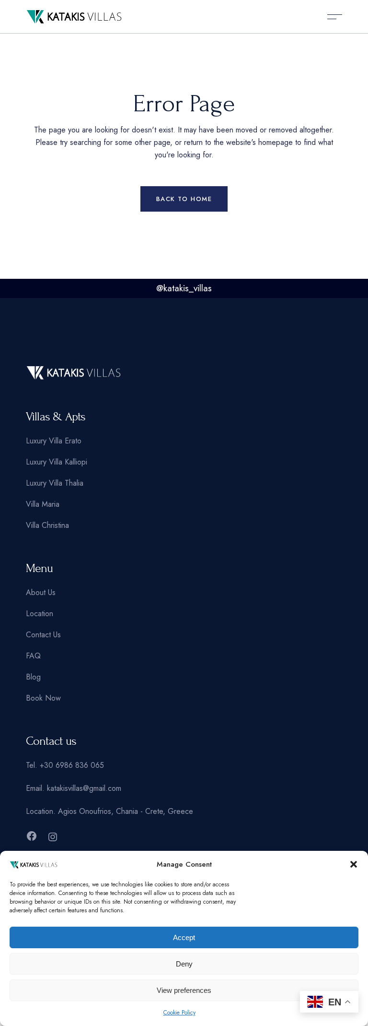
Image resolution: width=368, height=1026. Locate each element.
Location (39, 613)
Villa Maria (42, 504)
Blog (33, 676)
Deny (184, 964)
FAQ (33, 655)
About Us (41, 592)
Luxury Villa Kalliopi (56, 461)
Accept (184, 937)
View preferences (184, 990)
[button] (353, 864)
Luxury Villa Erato (53, 440)
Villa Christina (47, 525)
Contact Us (43, 634)
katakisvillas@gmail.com (84, 788)
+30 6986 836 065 (72, 765)
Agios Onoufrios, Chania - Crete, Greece (125, 811)
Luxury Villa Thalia (54, 483)
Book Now (43, 698)
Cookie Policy (179, 1012)
